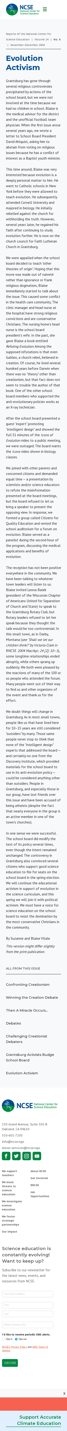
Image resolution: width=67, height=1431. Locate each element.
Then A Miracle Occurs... (27, 1010)
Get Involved (39, 1178)
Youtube (37, 1156)
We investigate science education (12, 1205)
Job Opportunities (40, 1194)
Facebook (6, 1156)
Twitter (16, 1156)
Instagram (26, 1156)
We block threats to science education (9, 1188)
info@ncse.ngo (13, 1141)
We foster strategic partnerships (10, 1220)
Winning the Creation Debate (32, 998)
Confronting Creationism (28, 985)
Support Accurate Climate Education (39, 1420)
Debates (13, 1023)
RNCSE (35, 1185)
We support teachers (9, 1173)
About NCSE (38, 1171)
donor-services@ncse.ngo (21, 1148)
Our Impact (9, 1231)
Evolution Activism (22, 1073)
